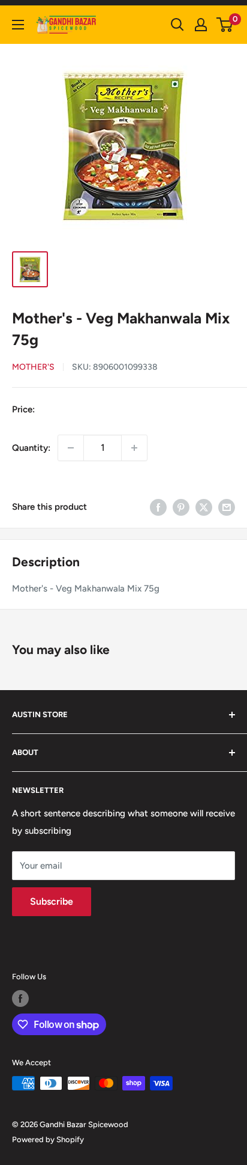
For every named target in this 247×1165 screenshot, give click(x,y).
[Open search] (177, 24)
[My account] (201, 24)
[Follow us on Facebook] (20, 998)
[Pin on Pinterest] (181, 507)
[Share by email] (226, 507)
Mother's (33, 367)
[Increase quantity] (134, 447)
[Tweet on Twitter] (203, 507)
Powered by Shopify (48, 1139)
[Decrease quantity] (70, 447)
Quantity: (31, 447)
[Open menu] (18, 24)
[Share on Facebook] (158, 507)
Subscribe (51, 901)
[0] (225, 24)
